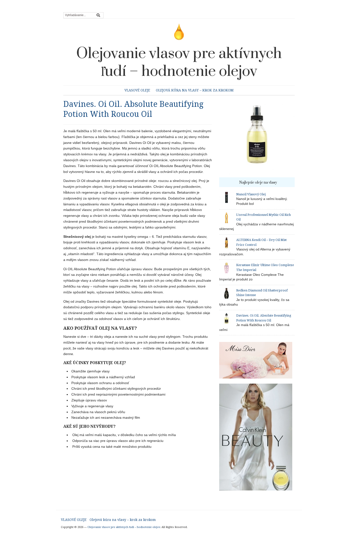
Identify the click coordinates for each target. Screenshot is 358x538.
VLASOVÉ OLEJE (137, 90)
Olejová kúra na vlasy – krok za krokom (195, 90)
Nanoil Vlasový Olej (251, 194)
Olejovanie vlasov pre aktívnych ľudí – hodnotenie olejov (179, 62)
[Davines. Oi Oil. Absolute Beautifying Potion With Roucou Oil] (257, 138)
